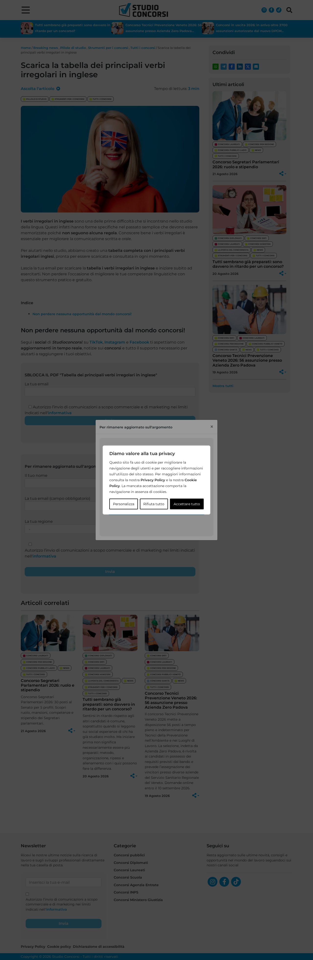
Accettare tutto (187, 504)
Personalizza (123, 504)
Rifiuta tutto (153, 504)
